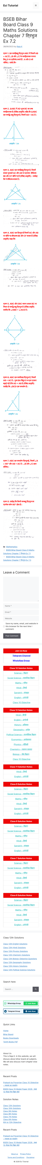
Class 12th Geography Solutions (17, 962)
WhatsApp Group (21, 660)
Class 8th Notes (10, 1114)
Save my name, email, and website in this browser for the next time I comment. (22, 626)
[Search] (36, 989)
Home (5, 1031)
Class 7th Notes (10, 1117)
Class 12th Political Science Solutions (19, 970)
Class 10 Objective (21, 702)
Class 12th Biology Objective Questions (20, 959)
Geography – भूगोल (21, 729)
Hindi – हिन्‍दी (21, 688)
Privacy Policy (25, 1154)
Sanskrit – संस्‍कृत (21, 692)
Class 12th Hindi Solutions (14, 948)
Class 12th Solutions (12, 1106)
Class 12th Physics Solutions (15, 951)
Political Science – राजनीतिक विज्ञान (21, 734)
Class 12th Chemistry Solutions (16, 955)
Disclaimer (30, 1157)
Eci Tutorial (10, 5)
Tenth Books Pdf (10, 1042)
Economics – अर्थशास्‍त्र (21, 739)
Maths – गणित (21, 683)
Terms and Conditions (16, 1157)
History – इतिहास (21, 725)
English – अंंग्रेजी (21, 697)
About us (14, 1154)
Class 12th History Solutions (15, 966)
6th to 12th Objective (12, 1122)
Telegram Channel (21, 655)
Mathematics (11, 547)
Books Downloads (11, 1038)
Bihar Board (8, 1034)
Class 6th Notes (10, 1119)
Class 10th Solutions (12, 1108)
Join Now (32, 1003)
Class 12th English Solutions (15, 944)
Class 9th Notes (10, 1111)
